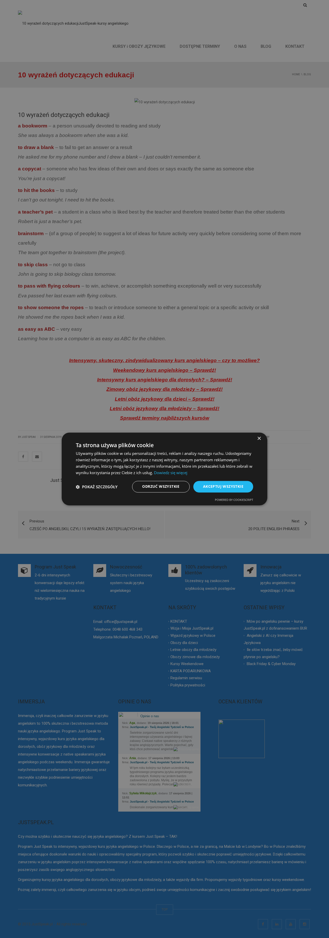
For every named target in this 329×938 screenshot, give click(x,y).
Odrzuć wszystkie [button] (160, 486)
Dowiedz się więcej (170, 472)
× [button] (259, 438)
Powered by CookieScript (234, 500)
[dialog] (164, 469)
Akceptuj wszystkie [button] (223, 486)
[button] (96, 486)
